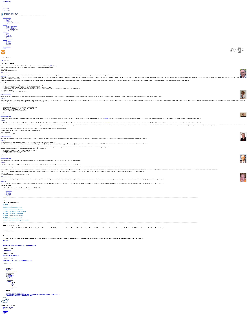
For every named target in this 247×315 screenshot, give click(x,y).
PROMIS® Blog (9, 38)
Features (7, 20)
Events (12, 284)
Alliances (9, 281)
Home (2, 60)
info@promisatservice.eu (6, 72)
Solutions (5, 25)
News (7, 34)
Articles (12, 285)
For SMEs (8, 23)
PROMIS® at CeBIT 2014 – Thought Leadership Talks (17, 260)
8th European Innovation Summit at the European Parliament (19, 245)
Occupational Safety (12, 30)
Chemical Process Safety (13, 29)
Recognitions (8, 43)
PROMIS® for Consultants (11, 26)
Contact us (8, 45)
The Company (9, 41)
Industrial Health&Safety (11, 28)
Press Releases (9, 36)
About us (5, 40)
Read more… (3, 76)
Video (7, 37)
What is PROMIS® (7, 18)
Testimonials (8, 44)
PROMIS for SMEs (10, 273)
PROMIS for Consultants (11, 271)
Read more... (6, 240)
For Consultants (9, 21)
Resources (5, 31)
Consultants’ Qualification (13, 22)
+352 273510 (6, 8)
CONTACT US (6, 10)
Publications (8, 35)
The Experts (8, 193)
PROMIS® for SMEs (10, 27)
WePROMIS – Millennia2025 (11, 255)
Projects (7, 33)
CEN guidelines (53, 65)
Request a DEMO (6, 47)
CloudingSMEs (7, 250)
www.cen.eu (107, 118)
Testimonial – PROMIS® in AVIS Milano (15, 293)
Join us (4, 48)
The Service (8, 19)
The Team (8, 42)
